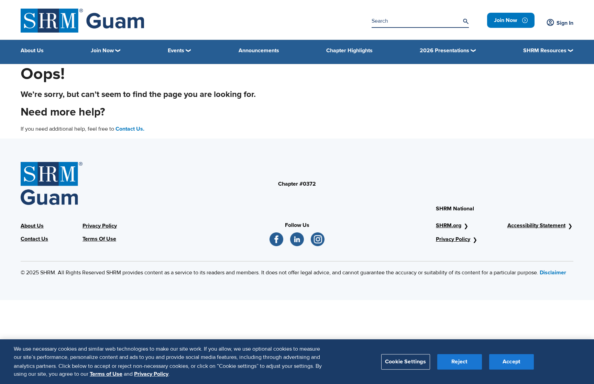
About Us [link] (32, 50)
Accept (511, 361)
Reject (459, 361)
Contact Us (34, 238)
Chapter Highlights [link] (349, 50)
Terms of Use (106, 374)
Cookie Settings (405, 361)
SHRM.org (448, 225)
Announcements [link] (259, 50)
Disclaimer (553, 272)
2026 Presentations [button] (444, 50)
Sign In (565, 23)
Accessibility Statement (536, 225)
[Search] (466, 21)
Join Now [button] (102, 50)
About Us (32, 225)
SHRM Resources (544, 50)
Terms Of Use (99, 238)
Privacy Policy (99, 225)
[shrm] (82, 21)
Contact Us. (130, 129)
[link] (511, 20)
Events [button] (176, 50)
